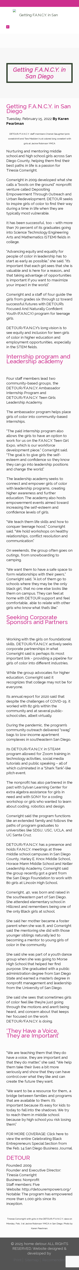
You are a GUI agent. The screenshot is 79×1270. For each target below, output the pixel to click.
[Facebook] (32, 4)
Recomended (53, 1260)
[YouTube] (42, 4)
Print (17, 1260)
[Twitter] (37, 4)
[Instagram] (47, 4)
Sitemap (32, 1260)
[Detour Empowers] (37, 14)
